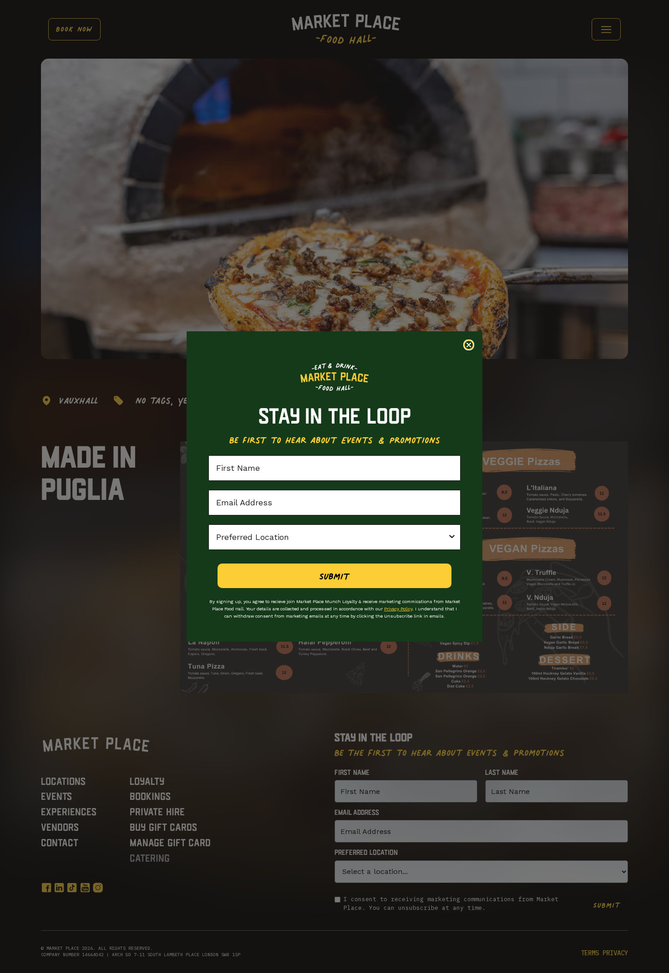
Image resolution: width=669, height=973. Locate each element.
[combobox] (331, 537)
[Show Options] (451, 537)
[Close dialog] (468, 344)
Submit (334, 575)
